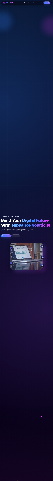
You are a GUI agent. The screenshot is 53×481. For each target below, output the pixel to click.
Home (21, 2)
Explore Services (5, 235)
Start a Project (16, 235)
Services (30, 2)
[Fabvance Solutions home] (8, 3)
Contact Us (47, 2)
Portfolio (35, 2)
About (25, 2)
